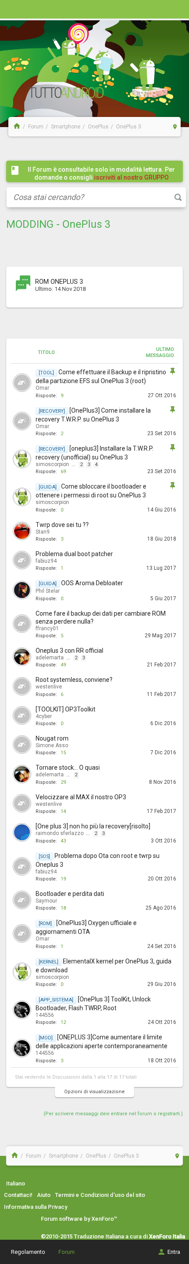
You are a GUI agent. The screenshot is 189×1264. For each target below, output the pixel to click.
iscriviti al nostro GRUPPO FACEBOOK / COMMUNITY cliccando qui (103, 181)
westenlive (49, 687)
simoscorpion (52, 464)
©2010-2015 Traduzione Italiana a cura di (113, 1236)
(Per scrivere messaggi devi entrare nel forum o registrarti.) (113, 1114)
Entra (173, 1252)
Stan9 (43, 532)
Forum (66, 1252)
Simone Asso (52, 745)
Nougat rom (52, 738)
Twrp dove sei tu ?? (62, 524)
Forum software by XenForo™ (79, 1218)
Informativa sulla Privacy (35, 1207)
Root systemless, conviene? (74, 679)
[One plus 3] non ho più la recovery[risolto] (93, 826)
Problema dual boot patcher (74, 553)
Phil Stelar (48, 591)
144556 (45, 1015)
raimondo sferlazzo (60, 833)
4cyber (44, 716)
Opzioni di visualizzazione (94, 1092)
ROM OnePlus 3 (59, 281)
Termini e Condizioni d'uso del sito (100, 1195)
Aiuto (44, 1195)
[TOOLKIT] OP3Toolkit (65, 709)
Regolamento (28, 1252)
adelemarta (50, 658)
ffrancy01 (47, 628)
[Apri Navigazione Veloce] (175, 126)
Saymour (46, 901)
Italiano (15, 1183)
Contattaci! (18, 1195)
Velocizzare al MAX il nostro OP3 (81, 797)
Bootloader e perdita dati (70, 893)
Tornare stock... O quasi (68, 767)
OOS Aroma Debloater (92, 583)
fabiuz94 (46, 561)
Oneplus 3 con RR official (69, 650)
